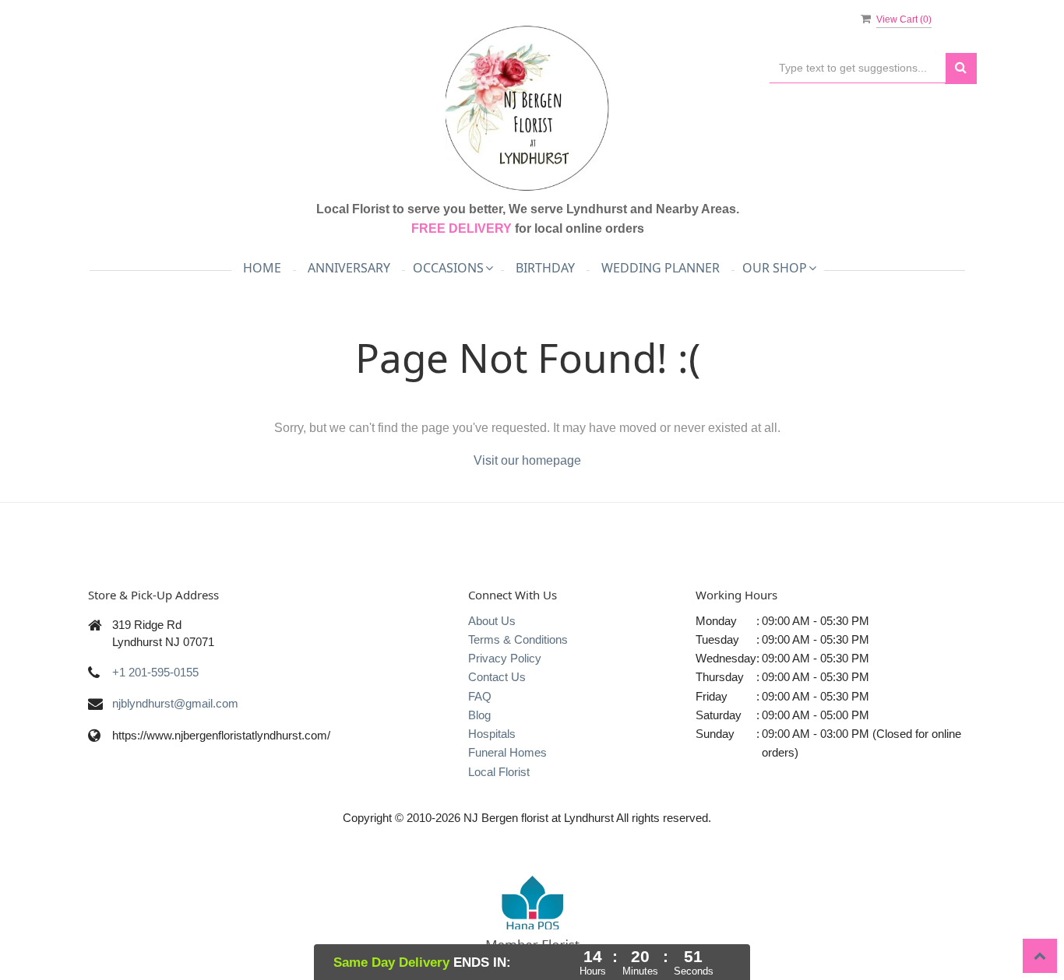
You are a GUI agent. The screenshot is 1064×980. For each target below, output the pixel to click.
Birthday (545, 267)
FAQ (479, 696)
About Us (492, 620)
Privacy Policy (504, 658)
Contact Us (497, 676)
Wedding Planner (660, 267)
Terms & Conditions (518, 639)
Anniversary (349, 267)
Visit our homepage (527, 460)
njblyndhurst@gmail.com (175, 703)
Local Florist (499, 771)
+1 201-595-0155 (155, 672)
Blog (479, 715)
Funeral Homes (507, 752)
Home (262, 267)
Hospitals (492, 733)
